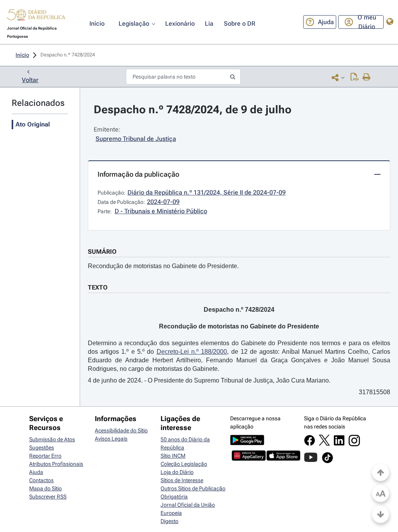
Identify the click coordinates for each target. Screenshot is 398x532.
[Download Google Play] (247, 443)
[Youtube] (311, 461)
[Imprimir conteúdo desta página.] (367, 77)
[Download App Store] (283, 459)
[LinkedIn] (339, 444)
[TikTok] (327, 462)
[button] (36, 16)
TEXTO (98, 287)
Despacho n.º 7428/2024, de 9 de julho (193, 109)
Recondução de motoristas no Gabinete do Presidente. (163, 266)
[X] (324, 444)
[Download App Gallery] (249, 459)
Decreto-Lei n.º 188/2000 (192, 351)
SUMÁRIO (102, 251)
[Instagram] (354, 444)
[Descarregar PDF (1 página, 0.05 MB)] (355, 77)
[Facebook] (309, 444)
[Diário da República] (36, 16)
